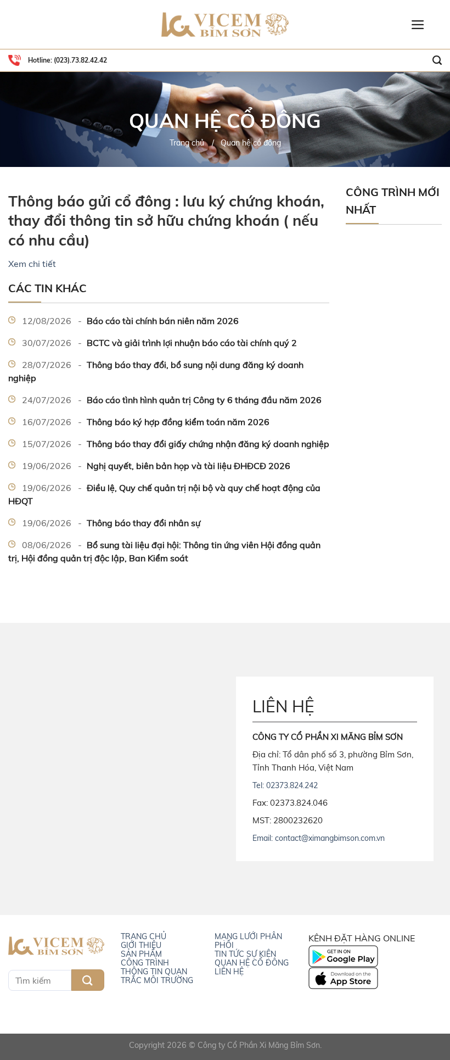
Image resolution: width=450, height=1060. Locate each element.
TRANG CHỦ (143, 936)
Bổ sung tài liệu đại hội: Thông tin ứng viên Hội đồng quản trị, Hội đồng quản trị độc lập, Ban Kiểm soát (164, 551)
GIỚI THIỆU (141, 945)
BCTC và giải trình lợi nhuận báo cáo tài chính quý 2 (159, 342)
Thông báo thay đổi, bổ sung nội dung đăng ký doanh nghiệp (155, 371)
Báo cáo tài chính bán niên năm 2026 (130, 320)
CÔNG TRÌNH (145, 963)
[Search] (437, 60)
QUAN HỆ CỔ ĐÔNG (252, 963)
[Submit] (87, 980)
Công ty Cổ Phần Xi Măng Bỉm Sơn (259, 1045)
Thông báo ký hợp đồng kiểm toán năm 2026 (145, 421)
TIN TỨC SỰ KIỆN (245, 954)
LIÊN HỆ (229, 972)
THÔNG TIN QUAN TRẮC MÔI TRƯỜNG (157, 976)
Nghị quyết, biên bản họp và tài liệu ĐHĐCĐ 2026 (156, 465)
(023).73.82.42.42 (79, 60)
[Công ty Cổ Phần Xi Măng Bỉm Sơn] (225, 24)
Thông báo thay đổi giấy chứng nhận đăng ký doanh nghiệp (175, 443)
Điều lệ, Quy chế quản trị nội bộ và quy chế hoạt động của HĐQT (164, 494)
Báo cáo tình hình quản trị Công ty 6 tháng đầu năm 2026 (172, 399)
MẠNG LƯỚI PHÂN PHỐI (248, 940)
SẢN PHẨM (141, 954)
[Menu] (417, 24)
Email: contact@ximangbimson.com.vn (318, 838)
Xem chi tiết (32, 263)
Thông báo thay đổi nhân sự (111, 522)
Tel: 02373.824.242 (285, 785)
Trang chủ (187, 143)
